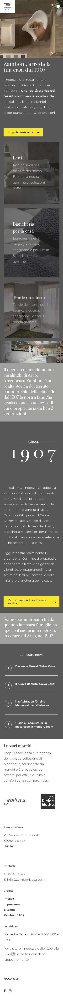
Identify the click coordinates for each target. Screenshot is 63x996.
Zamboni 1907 (14, 915)
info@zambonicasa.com (26, 879)
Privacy (9, 899)
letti (50, 526)
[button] (58, 6)
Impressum (12, 904)
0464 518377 (16, 874)
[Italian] (52, 6)
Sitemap (10, 910)
